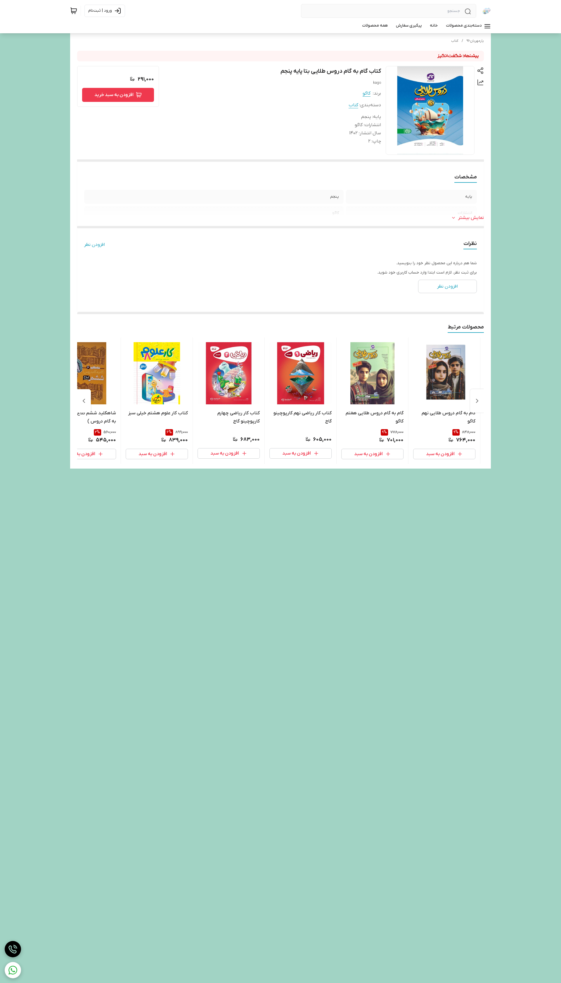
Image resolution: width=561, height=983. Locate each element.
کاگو (366, 93)
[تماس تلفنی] (13, 949)
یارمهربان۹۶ (475, 41)
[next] (84, 401)
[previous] (477, 401)
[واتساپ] (13, 970)
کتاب (454, 41)
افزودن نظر (94, 245)
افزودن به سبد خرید (114, 95)
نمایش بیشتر (471, 218)
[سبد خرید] (73, 10)
